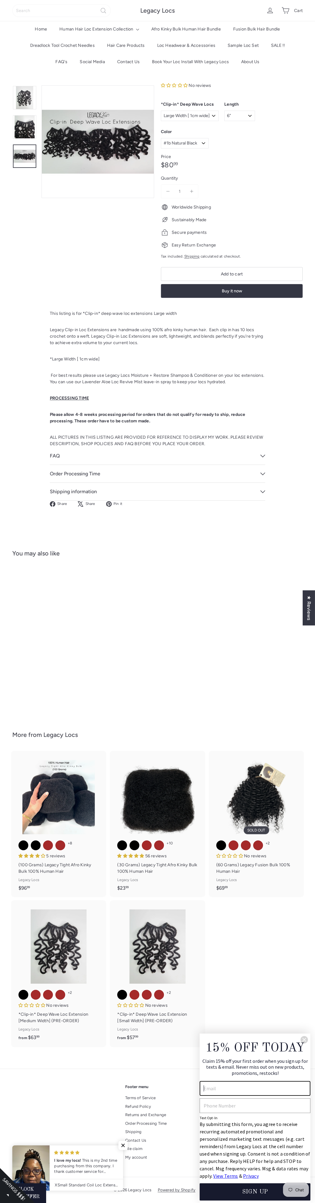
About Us (250, 61)
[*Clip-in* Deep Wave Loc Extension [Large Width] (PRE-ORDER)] (34, 639)
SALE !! (278, 45)
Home (41, 29)
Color (166, 131)
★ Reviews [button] (309, 607)
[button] (175, 85)
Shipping (192, 256)
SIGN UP (255, 1192)
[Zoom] (98, 142)
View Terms (225, 1176)
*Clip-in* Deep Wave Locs (187, 104)
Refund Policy (138, 1106)
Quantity (169, 178)
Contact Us (128, 61)
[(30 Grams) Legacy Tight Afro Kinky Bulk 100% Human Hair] (157, 824)
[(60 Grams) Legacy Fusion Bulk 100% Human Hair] (256, 824)
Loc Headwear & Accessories (186, 45)
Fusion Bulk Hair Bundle (256, 29)
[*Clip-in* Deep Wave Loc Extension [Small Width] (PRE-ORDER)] (157, 973)
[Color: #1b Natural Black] (23, 619)
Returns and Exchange (145, 1114)
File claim (133, 1148)
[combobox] (61, 10)
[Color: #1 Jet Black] (23, 845)
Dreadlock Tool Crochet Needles (62, 45)
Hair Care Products (126, 45)
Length (231, 104)
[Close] (304, 1039)
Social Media (92, 61)
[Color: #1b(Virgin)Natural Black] (36, 845)
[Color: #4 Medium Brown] (23, 632)
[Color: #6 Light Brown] (36, 632)
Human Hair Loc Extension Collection (96, 29)
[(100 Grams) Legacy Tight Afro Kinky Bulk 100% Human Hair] (58, 824)
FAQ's (61, 61)
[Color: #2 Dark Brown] (36, 619)
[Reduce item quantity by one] (168, 191)
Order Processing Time (146, 1123)
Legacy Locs (157, 10)
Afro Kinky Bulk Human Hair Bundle (186, 29)
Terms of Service (140, 1097)
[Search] (103, 10)
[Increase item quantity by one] (191, 191)
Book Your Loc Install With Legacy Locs (190, 61)
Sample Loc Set (243, 45)
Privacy (250, 1176)
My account (136, 1157)
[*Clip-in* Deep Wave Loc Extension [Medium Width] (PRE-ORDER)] (58, 973)
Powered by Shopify (177, 1190)
